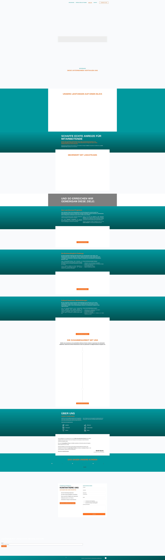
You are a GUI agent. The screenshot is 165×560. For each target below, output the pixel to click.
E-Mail (84, 497)
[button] (49, 463)
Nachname (84, 492)
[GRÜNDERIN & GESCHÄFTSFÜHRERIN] (106, 452)
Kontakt (95, 2)
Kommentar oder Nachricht (86, 504)
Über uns (90, 2)
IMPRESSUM (99, 558)
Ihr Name (84, 487)
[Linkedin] (105, 558)
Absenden (94, 514)
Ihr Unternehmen (85, 494)
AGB (86, 558)
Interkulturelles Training (81, 2)
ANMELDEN (4, 546)
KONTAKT (83, 558)
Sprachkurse (71, 2)
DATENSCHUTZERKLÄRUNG (92, 558)
